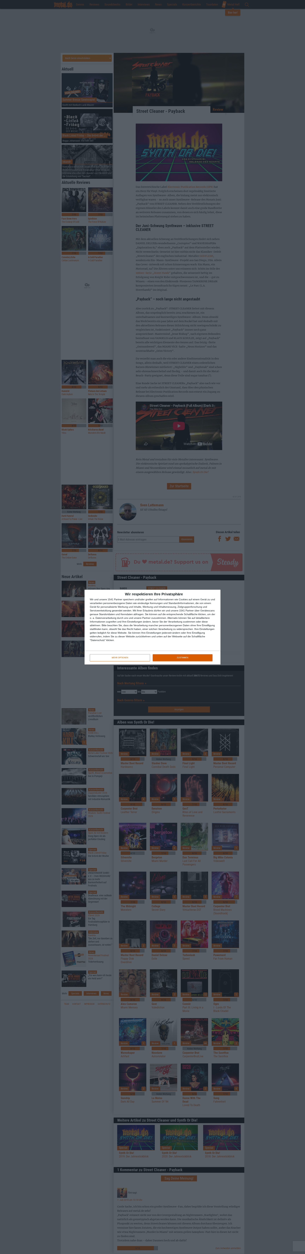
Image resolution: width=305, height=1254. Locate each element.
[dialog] (152, 627)
